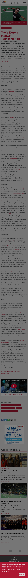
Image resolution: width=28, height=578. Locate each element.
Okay (20, 574)
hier (8, 571)
